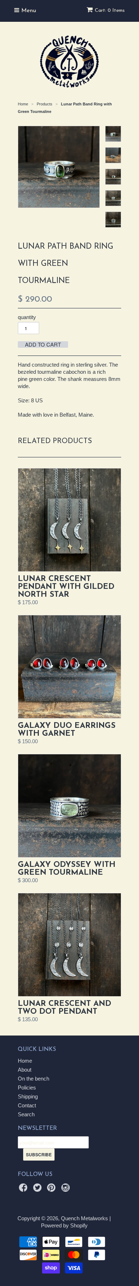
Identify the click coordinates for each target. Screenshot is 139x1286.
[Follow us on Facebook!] (24, 1189)
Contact (27, 1105)
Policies (27, 1087)
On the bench (33, 1079)
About (24, 1070)
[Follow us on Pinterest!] (52, 1189)
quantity (27, 317)
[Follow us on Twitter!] (38, 1189)
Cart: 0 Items (110, 10)
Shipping (28, 1096)
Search (26, 1114)
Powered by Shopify (64, 1225)
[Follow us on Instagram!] (66, 1189)
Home (25, 1061)
